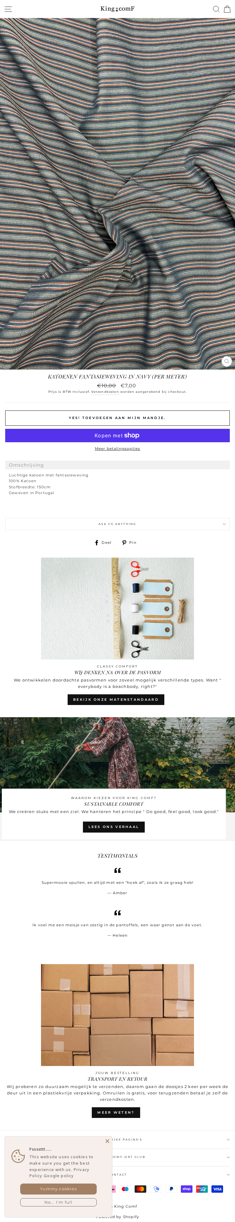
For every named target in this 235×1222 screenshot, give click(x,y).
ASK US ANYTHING (117, 524)
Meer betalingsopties (117, 448)
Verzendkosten (105, 392)
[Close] (107, 1141)
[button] (117, 465)
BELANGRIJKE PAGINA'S (117, 1139)
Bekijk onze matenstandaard (116, 699)
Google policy (59, 1175)
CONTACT (117, 1174)
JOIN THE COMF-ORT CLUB (118, 1157)
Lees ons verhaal (114, 827)
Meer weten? (115, 1112)
